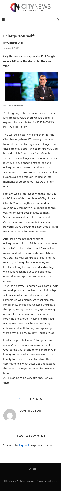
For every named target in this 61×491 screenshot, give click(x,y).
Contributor (15, 43)
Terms (54, 481)
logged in (24, 445)
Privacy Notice (43, 481)
